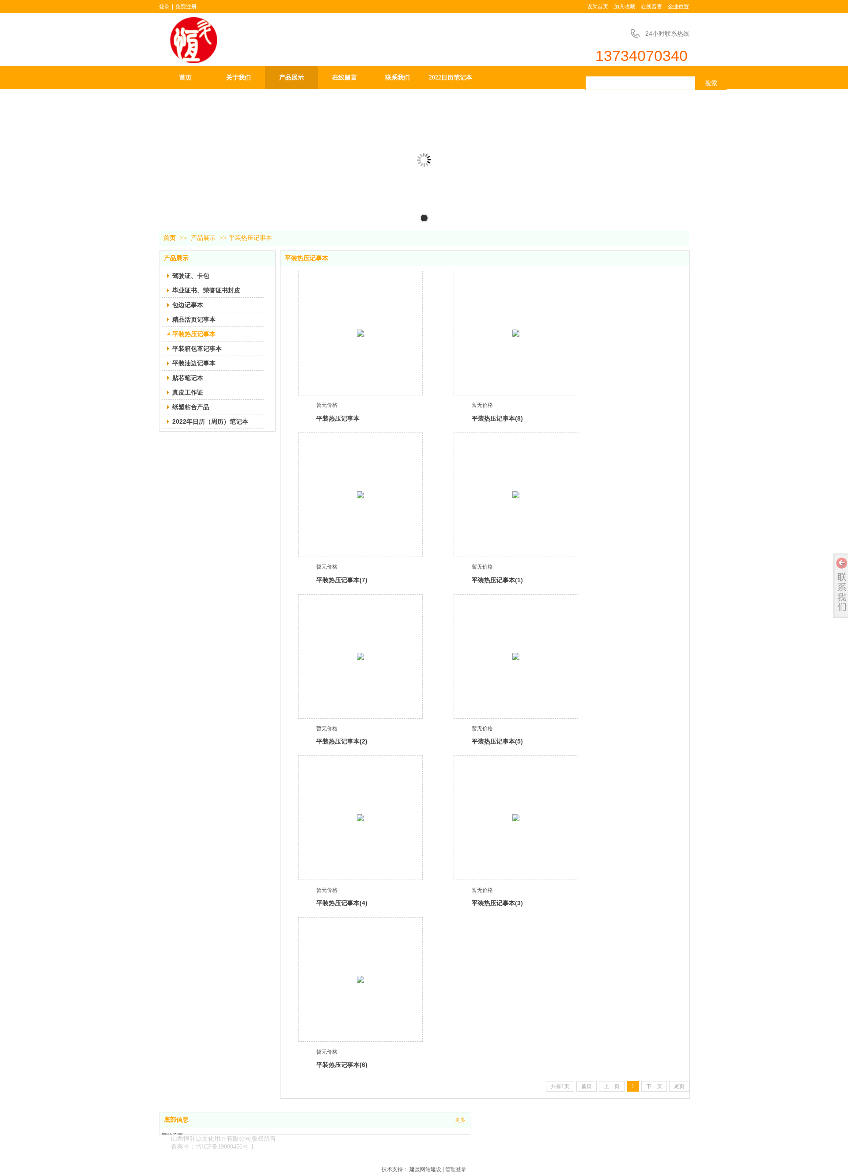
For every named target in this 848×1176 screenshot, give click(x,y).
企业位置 (678, 7)
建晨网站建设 (425, 1169)
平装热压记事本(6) (341, 1064)
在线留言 (651, 7)
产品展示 (203, 238)
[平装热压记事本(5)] (516, 656)
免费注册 (186, 7)
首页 (169, 238)
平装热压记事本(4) (341, 903)
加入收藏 (624, 7)
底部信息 (176, 1119)
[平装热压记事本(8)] (516, 333)
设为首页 (597, 7)
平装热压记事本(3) (497, 903)
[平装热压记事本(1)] (516, 494)
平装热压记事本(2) (341, 741)
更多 (460, 1120)
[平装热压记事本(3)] (516, 817)
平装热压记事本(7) (341, 580)
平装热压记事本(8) (497, 418)
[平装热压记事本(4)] (360, 817)
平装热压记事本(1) (497, 580)
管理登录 (455, 1169)
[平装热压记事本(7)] (360, 494)
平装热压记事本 (250, 238)
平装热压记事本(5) (497, 741)
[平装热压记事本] (360, 333)
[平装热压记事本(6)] (360, 979)
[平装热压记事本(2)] (360, 656)
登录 (164, 7)
